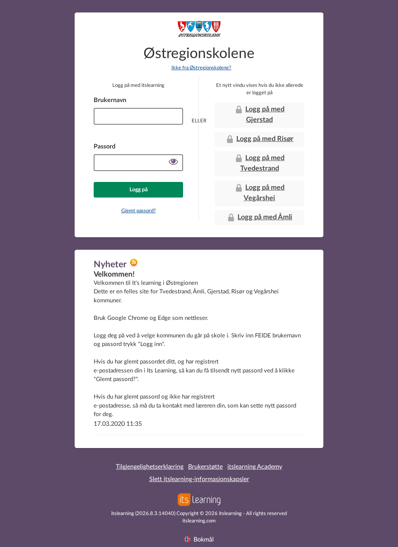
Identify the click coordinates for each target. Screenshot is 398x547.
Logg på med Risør (264, 139)
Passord (104, 146)
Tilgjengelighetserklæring (149, 467)
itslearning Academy (254, 467)
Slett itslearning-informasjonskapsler (199, 479)
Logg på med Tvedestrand (262, 163)
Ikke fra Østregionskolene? (201, 68)
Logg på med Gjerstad (265, 115)
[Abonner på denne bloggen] (133, 265)
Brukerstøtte (205, 467)
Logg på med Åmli (264, 217)
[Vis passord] (173, 162)
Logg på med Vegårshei (264, 193)
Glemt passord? (138, 211)
